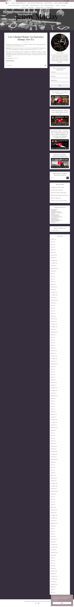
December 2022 (54, 355)
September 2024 (54, 300)
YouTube (48, 601)
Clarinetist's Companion (56, 212)
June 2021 (53, 403)
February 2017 (54, 539)
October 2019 (53, 456)
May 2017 (53, 533)
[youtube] (67, 0)
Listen (57, 5)
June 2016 (53, 560)
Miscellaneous (54, 219)
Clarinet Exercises (55, 211)
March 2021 (53, 411)
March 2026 (53, 252)
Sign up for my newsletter (35, 3)
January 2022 (53, 385)
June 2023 (53, 340)
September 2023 (54, 332)
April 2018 (53, 504)
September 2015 (54, 584)
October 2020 (54, 425)
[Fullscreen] (67, 104)
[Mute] (65, 104)
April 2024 (53, 313)
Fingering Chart (54, 214)
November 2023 (54, 326)
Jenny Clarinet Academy (60, 3)
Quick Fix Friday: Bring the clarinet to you (60, 195)
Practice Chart (54, 221)
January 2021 (53, 417)
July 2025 (53, 273)
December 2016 (54, 544)
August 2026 (53, 239)
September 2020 (54, 427)
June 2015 (53, 592)
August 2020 (53, 430)
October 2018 (53, 488)
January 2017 (53, 541)
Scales (52, 222)
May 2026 (53, 247)
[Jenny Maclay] (37, 19)
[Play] (52, 104)
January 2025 (53, 289)
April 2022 (53, 377)
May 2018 (53, 502)
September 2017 (54, 523)
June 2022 (53, 371)
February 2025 (54, 286)
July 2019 (53, 464)
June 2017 (53, 531)
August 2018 (53, 494)
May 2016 (53, 563)
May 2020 (53, 438)
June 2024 (53, 308)
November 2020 (54, 422)
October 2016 (53, 549)
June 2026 (53, 244)
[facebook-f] (64, 0)
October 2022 (54, 361)
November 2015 (54, 579)
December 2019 (54, 451)
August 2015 (53, 586)
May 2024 (53, 310)
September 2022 (54, 363)
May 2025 (53, 278)
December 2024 (54, 292)
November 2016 (54, 547)
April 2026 (53, 249)
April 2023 (53, 345)
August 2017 (53, 525)
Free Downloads (54, 215)
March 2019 (53, 475)
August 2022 (53, 366)
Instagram (41, 601)
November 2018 (54, 486)
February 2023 (54, 350)
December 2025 (54, 260)
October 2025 (53, 265)
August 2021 (53, 398)
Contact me (15, 58)
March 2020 (53, 443)
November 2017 (54, 517)
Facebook (45, 601)
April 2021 (53, 409)
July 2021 (53, 401)
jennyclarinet (9, 65)
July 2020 (53, 432)
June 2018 (53, 499)
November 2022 (54, 358)
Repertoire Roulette (14, 5)
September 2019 (54, 459)
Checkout (31, 7)
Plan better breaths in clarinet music (58, 192)
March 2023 (53, 348)
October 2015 (53, 581)
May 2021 (53, 406)
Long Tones (53, 218)
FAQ (42, 5)
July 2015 (52, 589)
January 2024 (53, 321)
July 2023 (53, 337)
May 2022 (53, 374)
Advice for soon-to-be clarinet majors (59, 200)
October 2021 (53, 393)
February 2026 (54, 255)
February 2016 (54, 571)
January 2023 (53, 353)
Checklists (53, 210)
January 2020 (53, 448)
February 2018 (54, 509)
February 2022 (54, 382)
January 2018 (53, 512)
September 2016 (54, 552)
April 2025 (53, 281)
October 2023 (53, 329)
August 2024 (53, 302)
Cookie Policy (49, 7)
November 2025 (54, 263)
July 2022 (53, 369)
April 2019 (53, 472)
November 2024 (54, 294)
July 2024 (53, 305)
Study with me (48, 3)
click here (41, 49)
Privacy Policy (40, 7)
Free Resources (34, 5)
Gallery (63, 5)
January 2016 (53, 573)
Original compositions (55, 220)
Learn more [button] (55, 599)
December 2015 (54, 576)
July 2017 (52, 528)
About (7, 3)
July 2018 (53, 496)
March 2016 (53, 568)
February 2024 (54, 318)
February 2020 (54, 446)
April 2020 (53, 440)
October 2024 (54, 297)
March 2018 (53, 507)
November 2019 (54, 454)
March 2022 (53, 379)
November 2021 (54, 390)
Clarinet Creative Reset (56, 198)
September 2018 (54, 491)
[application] (60, 100)
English (9, 0)
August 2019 (53, 462)
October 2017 (53, 520)
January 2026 (53, 257)
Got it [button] (62, 603)
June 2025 (53, 276)
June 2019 (53, 467)
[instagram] (36, 603)
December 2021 (54, 387)
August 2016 (53, 555)
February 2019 (54, 478)
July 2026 (53, 241)
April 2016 (53, 565)
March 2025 (53, 284)
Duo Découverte (49, 5)
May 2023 (53, 342)
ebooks (52, 213)
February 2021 (54, 414)
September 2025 (54, 268)
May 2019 (53, 470)
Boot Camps (25, 5)
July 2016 (53, 557)
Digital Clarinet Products (18, 3)
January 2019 (53, 480)
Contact (24, 7)
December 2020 (54, 419)
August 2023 (53, 334)
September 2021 (54, 395)
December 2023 (54, 324)
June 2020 (53, 435)
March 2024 (53, 316)
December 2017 (54, 515)
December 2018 (54, 483)
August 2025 (53, 271)
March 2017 (53, 536)
